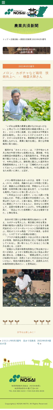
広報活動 (14, 39)
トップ (5, 39)
